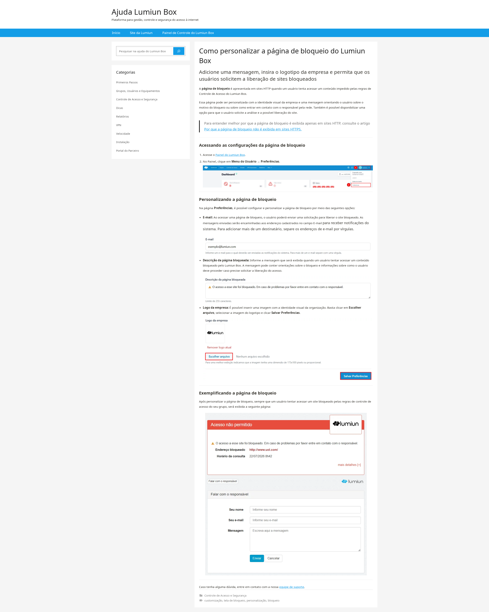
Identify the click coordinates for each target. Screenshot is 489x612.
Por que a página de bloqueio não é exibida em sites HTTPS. (253, 129)
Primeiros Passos (127, 82)
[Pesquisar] (178, 51)
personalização (256, 600)
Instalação (122, 142)
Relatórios (122, 116)
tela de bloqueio (234, 600)
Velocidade (123, 133)
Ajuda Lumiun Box (144, 11)
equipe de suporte (291, 587)
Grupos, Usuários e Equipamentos (138, 91)
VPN (118, 125)
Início (116, 33)
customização (213, 600)
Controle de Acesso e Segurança (225, 595)
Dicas (119, 108)
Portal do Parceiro (127, 150)
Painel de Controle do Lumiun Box (188, 33)
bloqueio (273, 600)
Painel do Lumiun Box (230, 155)
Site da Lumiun (141, 33)
